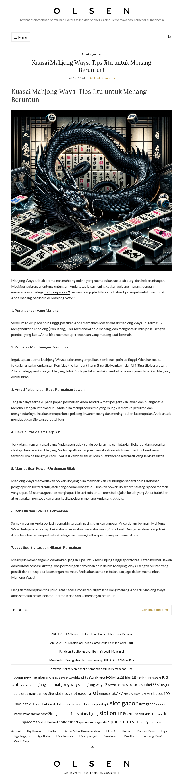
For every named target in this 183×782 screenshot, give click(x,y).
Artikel (16, 731)
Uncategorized (92, 54)
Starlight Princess (151, 722)
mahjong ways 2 (57, 292)
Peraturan (110, 736)
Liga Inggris (22, 736)
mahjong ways (67, 684)
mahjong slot (42, 684)
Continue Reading (154, 609)
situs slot (54, 693)
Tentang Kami (152, 736)
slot (93, 692)
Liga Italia (43, 736)
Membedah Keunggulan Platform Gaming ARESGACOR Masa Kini (91, 660)
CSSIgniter (111, 772)
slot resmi (156, 714)
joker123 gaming (135, 677)
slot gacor (124, 703)
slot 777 (128, 693)
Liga (164, 731)
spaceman (68, 721)
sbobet (133, 684)
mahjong (26, 685)
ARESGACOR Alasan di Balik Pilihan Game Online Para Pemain (91, 634)
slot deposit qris (97, 704)
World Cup (21, 741)
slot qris (144, 714)
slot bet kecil (45, 704)
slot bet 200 (25, 704)
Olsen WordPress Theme (81, 772)
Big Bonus (34, 731)
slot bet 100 (160, 693)
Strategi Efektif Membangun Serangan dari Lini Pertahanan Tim (91, 669)
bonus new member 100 (59, 677)
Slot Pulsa (132, 714)
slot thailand (49, 722)
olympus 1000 (116, 685)
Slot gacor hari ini (62, 713)
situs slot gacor (75, 693)
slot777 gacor (142, 693)
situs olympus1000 (34, 693)
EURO (110, 731)
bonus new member (29, 677)
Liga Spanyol (88, 736)
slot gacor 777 (150, 704)
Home (126, 731)
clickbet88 (79, 677)
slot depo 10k (78, 704)
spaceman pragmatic (93, 722)
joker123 (118, 677)
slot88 (103, 693)
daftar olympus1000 (99, 677)
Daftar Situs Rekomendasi (82, 731)
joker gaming (154, 677)
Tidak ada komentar (101, 78)
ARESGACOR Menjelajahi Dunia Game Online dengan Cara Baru (91, 643)
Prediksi (129, 736)
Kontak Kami (146, 731)
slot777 (115, 693)
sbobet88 (148, 684)
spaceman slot (124, 721)
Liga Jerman (64, 736)
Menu (22, 37)
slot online (112, 712)
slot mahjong (88, 713)
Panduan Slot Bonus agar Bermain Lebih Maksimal (91, 651)
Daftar (52, 731)
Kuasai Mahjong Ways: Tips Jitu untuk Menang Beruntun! (91, 66)
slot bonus (63, 704)
